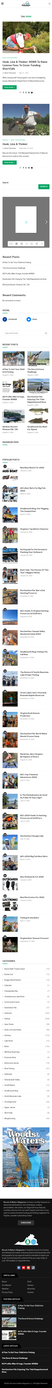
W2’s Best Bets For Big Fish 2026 (33, 489)
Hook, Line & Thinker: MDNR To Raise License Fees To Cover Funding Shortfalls (25, 65)
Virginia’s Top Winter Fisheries (34, 529)
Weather (5, 1289)
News (26, 1046)
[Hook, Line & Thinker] (26, 119)
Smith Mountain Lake (26, 1096)
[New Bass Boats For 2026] (10, 474)
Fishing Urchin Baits (29, 918)
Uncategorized (26, 1102)
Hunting (26, 1035)
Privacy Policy (7, 1292)
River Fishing (26, 1068)
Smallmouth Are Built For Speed (37, 428)
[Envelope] (28, 1267)
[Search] (49, 4)
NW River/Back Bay (26, 1052)
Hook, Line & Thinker (15, 144)
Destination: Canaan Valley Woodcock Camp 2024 (32, 632)
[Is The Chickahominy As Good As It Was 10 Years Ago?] (10, 801)
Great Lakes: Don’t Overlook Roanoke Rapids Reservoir (33, 694)
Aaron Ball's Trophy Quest (26, 969)
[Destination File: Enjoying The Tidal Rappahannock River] (38, 386)
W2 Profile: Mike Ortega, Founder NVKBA (18, 274)
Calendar (26, 985)
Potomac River (26, 1057)
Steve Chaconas (10, 73)
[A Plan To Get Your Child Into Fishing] (14, 358)
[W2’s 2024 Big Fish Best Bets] (10, 862)
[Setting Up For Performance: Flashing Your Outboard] (10, 555)
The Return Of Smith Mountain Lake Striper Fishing (34, 673)
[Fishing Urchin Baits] (10, 924)
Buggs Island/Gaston (26, 980)
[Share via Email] (32, 92)
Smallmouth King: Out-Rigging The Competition (34, 509)
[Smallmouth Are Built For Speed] (38, 416)
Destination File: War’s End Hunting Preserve (32, 591)
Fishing (26, 1019)
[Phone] (33, 1267)
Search (5, 183)
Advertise (31, 1289)
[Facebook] (19, 1267)
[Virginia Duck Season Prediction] (10, 719)
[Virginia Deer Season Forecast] (10, 944)
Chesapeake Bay (26, 991)
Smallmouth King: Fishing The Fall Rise (34, 653)
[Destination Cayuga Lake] (10, 842)
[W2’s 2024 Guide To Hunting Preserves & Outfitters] (10, 821)
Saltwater (26, 1074)
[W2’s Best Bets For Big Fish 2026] (10, 494)
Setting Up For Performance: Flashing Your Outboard (33, 550)
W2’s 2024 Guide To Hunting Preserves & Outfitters (33, 816)
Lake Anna (26, 1041)
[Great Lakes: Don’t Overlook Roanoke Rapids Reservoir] (10, 699)
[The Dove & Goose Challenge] (38, 358)
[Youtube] (23, 1267)
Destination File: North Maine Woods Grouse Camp (33, 735)
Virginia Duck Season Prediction (30, 714)
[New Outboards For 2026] (10, 883)
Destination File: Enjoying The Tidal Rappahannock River (25, 279)
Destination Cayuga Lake (32, 836)
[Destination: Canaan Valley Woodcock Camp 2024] (10, 637)
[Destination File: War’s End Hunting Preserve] (10, 596)
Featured (26, 1013)
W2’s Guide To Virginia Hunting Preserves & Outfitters (34, 612)
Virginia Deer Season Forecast (34, 938)
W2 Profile (26, 1113)
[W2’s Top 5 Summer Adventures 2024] (10, 781)
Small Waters (26, 1085)
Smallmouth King (26, 1091)
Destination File (26, 1008)
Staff (29, 1282)
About (4, 1282)
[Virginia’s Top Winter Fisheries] (10, 535)
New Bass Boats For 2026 (32, 468)
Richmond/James (26, 1063)
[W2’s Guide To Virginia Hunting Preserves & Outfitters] (10, 617)
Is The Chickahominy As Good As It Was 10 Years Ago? (33, 796)
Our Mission (6, 1285)
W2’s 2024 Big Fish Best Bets (34, 856)
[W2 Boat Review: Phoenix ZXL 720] (14, 416)
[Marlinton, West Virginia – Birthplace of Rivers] (10, 760)
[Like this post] (20, 92)
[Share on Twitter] (26, 92)
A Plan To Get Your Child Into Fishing (17, 262)
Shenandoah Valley (26, 1080)
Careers (30, 1285)
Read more (8, 87)
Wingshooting (26, 1118)
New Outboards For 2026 (32, 877)
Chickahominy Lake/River (26, 997)
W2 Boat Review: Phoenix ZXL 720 (16, 285)
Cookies (30, 1292)
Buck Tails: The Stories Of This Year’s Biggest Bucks (34, 571)
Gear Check (26, 1024)
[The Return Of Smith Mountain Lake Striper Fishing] (10, 678)
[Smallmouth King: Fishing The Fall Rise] (10, 658)
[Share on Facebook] (23, 92)
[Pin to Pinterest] (29, 92)
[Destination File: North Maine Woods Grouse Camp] (10, 740)
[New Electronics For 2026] (10, 903)
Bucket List (26, 974)
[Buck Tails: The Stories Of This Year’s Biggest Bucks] (10, 576)
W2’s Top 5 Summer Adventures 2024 (29, 775)
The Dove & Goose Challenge (14, 268)
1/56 (10, 244)
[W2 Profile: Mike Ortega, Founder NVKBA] (14, 386)
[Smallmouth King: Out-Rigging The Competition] (10, 515)
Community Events (26, 1002)
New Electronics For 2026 (32, 897)
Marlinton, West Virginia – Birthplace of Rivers (32, 755)
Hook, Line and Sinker (26, 1030)
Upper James (26, 1107)
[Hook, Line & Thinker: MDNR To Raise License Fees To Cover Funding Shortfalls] (26, 37)
